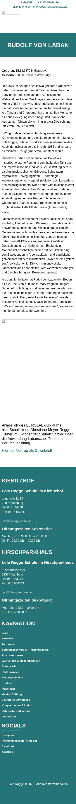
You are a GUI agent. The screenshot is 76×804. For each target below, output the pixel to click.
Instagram (8, 735)
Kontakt (7, 683)
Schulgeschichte (12, 677)
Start (5, 632)
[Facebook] (27, 773)
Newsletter (8, 688)
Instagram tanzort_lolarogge (19, 740)
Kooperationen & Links (16, 705)
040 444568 (15, 507)
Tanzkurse (8, 644)
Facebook (8, 746)
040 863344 (15, 579)
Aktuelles (8, 638)
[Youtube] (38, 773)
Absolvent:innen (12, 655)
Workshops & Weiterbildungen (21, 660)
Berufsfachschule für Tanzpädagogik (25, 649)
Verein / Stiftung (12, 694)
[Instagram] (48, 773)
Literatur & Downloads (16, 699)
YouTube (7, 751)
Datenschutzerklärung (16, 710)
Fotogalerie (9, 666)
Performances (10, 671)
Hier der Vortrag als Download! (27, 450)
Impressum (9, 716)
